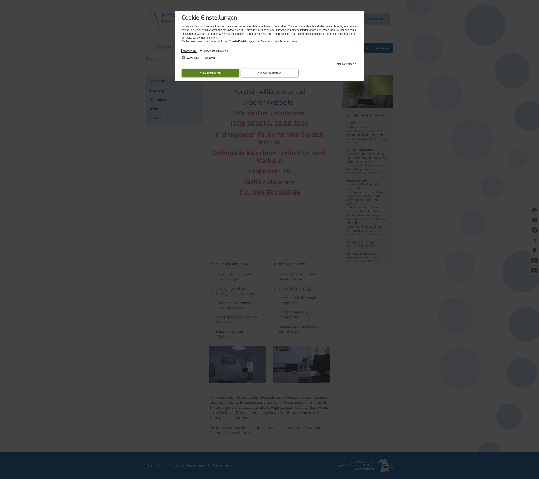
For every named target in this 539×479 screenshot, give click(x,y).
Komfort (209, 58)
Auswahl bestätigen (269, 73)
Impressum (189, 50)
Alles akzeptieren (210, 73)
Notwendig (193, 58)
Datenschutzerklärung (213, 50)
